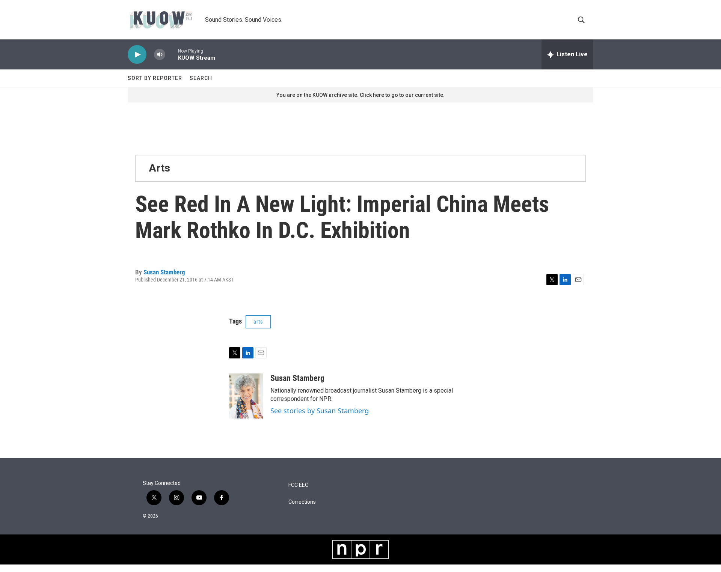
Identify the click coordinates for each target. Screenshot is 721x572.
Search (201, 78)
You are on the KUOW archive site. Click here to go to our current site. (360, 95)
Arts (159, 168)
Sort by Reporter (155, 78)
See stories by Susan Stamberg (319, 410)
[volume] (159, 54)
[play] (137, 54)
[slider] (171, 54)
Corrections (302, 502)
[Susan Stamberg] (246, 395)
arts (258, 322)
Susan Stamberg (164, 272)
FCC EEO (298, 485)
